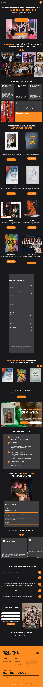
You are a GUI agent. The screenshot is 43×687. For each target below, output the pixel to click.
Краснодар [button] (22, 5)
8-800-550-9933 (17, 673)
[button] (21, 20)
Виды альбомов (17, 661)
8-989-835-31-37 (21, 635)
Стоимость (17, 662)
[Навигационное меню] (40, 2)
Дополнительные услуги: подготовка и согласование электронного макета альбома (23, 679)
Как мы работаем (18, 664)
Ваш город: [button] (19, 5)
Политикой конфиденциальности (13, 621)
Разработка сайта (36, 677)
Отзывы (16, 665)
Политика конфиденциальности (20, 677)
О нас (16, 660)
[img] (3, 2)
